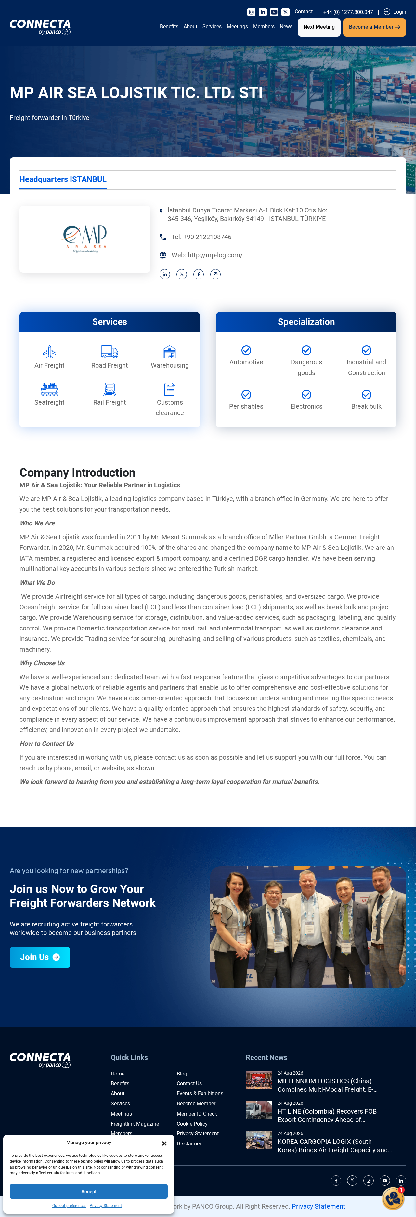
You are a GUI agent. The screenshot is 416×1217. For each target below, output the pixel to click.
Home (117, 1074)
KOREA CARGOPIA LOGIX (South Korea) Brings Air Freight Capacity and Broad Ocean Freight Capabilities (333, 1146)
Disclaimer (189, 1144)
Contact (304, 11)
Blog (182, 1074)
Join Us (35, 957)
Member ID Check (197, 1114)
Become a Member (372, 27)
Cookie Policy (192, 1124)
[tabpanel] (208, 242)
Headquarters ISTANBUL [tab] (63, 179)
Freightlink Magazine (135, 1124)
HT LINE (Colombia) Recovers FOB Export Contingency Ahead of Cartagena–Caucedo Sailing (327, 1115)
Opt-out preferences (69, 1205)
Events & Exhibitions (200, 1093)
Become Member (196, 1104)
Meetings (237, 26)
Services (212, 26)
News (286, 26)
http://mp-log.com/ (215, 255)
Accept (89, 1192)
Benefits (169, 26)
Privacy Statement (106, 1205)
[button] (164, 1143)
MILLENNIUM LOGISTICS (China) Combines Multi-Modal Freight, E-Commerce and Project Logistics (325, 1085)
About (190, 26)
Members (264, 26)
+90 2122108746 (207, 237)
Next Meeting (319, 27)
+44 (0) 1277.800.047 (348, 12)
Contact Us (189, 1083)
